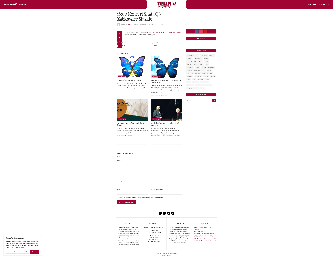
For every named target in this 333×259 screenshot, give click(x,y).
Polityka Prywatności (166, 255)
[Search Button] (214, 100)
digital (206, 58)
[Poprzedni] (148, 144)
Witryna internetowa (157, 189)
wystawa (196, 88)
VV (129, 24)
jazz (207, 64)
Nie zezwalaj (23, 251)
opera (203, 73)
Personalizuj (11, 251)
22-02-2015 (136, 24)
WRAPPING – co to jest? (200, 231)
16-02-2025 (164, 138)
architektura (190, 55)
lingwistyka (211, 67)
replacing (200, 79)
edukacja (189, 61)
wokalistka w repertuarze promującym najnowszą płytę (161, 32)
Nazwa (119, 182)
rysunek (207, 79)
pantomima (190, 76)
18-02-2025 (164, 95)
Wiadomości (122, 76)
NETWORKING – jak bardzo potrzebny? (204, 233)
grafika (196, 64)
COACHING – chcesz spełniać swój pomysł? (205, 240)
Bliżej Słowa (204, 55)
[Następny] (151, 144)
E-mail (119, 189)
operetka (209, 73)
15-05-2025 (129, 92)
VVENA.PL (208, 85)
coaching (211, 55)
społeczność (190, 85)
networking (190, 73)
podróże (213, 76)
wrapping (189, 88)
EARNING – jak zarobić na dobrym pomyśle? (205, 239)
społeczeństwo (204, 82)
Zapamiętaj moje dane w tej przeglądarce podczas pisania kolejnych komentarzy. (141, 197)
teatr (202, 85)
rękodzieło (195, 82)
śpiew (202, 88)
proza (194, 79)
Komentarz (120, 160)
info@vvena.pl (156, 241)
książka (198, 67)
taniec (197, 85)
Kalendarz (143, 24)
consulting (190, 58)
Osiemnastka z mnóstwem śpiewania (129, 80)
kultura (204, 67)
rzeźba (188, 82)
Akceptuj (34, 251)
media (203, 70)
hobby (201, 64)
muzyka (209, 70)
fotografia (189, 64)
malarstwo (197, 70)
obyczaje (197, 73)
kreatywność (190, 67)
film (195, 61)
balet (197, 55)
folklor (206, 61)
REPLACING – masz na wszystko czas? (203, 237)
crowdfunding (198, 58)
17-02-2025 (129, 135)
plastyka (206, 76)
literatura (189, 70)
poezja (188, 79)
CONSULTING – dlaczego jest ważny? (203, 235)
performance (198, 76)
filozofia (200, 61)
